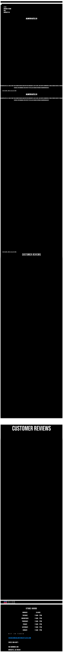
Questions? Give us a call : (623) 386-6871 (15, 2)
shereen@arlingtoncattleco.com (19, 638)
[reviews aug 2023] (16, 377)
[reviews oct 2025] (16, 296)
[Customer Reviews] (16, 417)
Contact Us (7, 12)
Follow (11, 601)
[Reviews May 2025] (16, 337)
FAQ (5, 11)
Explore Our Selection (9, 90)
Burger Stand (7, 9)
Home (5, 7)
